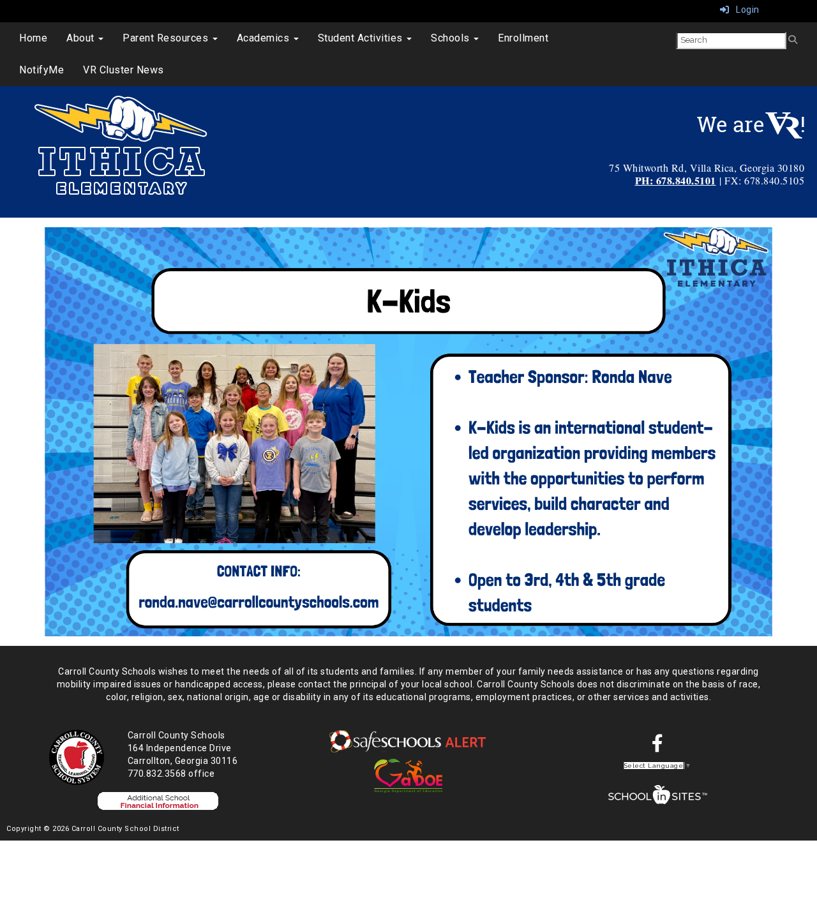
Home (33, 38)
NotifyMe (41, 70)
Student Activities (362, 38)
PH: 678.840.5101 (675, 180)
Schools (451, 38)
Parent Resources (167, 38)
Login (745, 9)
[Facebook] (658, 747)
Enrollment (523, 38)
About (81, 38)
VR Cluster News (123, 70)
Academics (264, 38)
